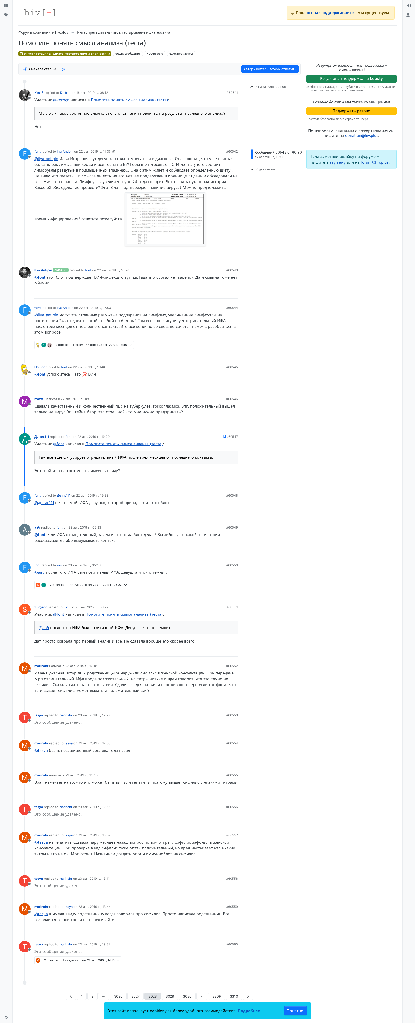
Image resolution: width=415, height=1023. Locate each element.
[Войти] (408, 6)
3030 (187, 996)
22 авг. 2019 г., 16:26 (113, 270)
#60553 (232, 715)
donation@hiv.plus (361, 135)
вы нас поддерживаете (330, 12)
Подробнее (249, 1010)
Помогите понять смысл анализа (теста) (129, 99)
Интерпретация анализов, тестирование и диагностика (66, 53)
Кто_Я (39, 93)
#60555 (232, 775)
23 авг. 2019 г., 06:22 (92, 607)
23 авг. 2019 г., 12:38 (94, 743)
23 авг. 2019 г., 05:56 (84, 565)
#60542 (232, 151)
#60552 (232, 666)
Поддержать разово (351, 110)
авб (37, 527)
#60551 (232, 607)
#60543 (232, 270)
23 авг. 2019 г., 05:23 (84, 527)
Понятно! (295, 1010)
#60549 (232, 527)
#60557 (232, 835)
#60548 (232, 495)
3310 (234, 996)
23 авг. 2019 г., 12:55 (94, 807)
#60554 (232, 743)
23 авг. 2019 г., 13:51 (94, 944)
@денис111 (44, 502)
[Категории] (6, 6)
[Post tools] (234, 136)
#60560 (232, 944)
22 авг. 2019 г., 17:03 (95, 308)
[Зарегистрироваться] (408, 15)
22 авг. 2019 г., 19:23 (92, 495)
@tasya (41, 750)
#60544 (232, 308)
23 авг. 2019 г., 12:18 (81, 666)
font (37, 151)
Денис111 (41, 437)
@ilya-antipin (46, 158)
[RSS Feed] (63, 68)
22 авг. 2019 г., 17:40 (89, 367)
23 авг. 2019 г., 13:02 (94, 835)
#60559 (232, 907)
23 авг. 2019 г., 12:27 (94, 715)
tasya (38, 715)
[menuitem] (408, 6)
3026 (118, 996)
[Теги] (6, 15)
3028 (152, 996)
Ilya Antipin (65, 151)
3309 (216, 996)
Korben (65, 93)
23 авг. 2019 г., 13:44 (94, 907)
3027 (135, 996)
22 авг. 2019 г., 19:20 (93, 437)
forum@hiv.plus (375, 162)
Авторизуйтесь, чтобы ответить (270, 69)
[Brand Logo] (39, 12)
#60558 (232, 878)
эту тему (338, 162)
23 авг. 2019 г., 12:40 (81, 775)
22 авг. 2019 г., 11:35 (95, 151)
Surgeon (40, 607)
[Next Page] (248, 996)
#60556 (232, 807)
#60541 (232, 93)
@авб (39, 572)
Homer (39, 367)
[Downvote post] (225, 136)
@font (39, 277)
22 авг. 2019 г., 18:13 (76, 399)
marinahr (41, 666)
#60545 (232, 367)
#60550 (232, 565)
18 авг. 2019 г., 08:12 (92, 93)
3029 (170, 996)
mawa (39, 399)
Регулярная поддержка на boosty (351, 78)
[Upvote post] (209, 136)
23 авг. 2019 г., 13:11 (93, 878)
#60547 (232, 437)
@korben (61, 99)
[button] (6, 1017)
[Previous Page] (71, 996)
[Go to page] (103, 996)
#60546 (232, 399)
